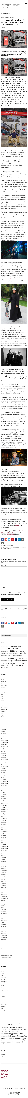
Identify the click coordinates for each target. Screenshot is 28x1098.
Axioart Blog (5, 8)
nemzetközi (3, 711)
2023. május (3, 792)
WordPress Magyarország (6, 957)
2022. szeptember (5, 807)
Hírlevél (2, 1077)
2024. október (4, 762)
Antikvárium (3, 681)
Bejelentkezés (4, 951)
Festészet (21, 651)
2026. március (4, 735)
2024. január (3, 779)
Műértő (20, 660)
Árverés (15, 665)
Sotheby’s (12, 663)
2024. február (3, 777)
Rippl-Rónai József (5, 663)
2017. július (3, 922)
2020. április (3, 861)
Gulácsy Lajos (8, 653)
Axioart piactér (4, 1070)
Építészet (3, 692)
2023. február (3, 798)
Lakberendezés (9, 656)
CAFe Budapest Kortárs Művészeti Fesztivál (14, 547)
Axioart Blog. (17, 1092)
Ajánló (9, 646)
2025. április (3, 753)
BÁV (2, 651)
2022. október (4, 805)
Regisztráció (4, 1071)
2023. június (3, 790)
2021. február (3, 842)
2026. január (3, 738)
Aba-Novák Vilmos (4, 646)
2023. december (4, 781)
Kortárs (11, 655)
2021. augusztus (4, 831)
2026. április (3, 733)
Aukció (11, 648)
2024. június (3, 770)
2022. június (3, 813)
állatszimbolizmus (15, 667)
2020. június (3, 857)
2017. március (3, 930)
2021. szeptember (4, 829)
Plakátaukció (19, 662)
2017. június (3, 924)
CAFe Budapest (11, 532)
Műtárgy (9, 658)
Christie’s (5, 651)
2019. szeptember (4, 874)
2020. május (3, 859)
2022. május (3, 814)
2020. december (4, 846)
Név (2, 581)
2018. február (3, 909)
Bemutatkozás (4, 689)
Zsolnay (9, 665)
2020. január (3, 866)
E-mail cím (3, 587)
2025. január (3, 757)
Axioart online (23, 648)
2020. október (4, 850)
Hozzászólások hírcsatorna (6, 955)
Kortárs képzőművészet (18, 655)
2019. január (3, 889)
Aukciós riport (4, 685)
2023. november (4, 783)
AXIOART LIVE (17, 648)
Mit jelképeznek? (20, 656)
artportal (20, 646)
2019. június (3, 879)
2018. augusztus (4, 898)
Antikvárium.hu (14, 646)
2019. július (3, 878)
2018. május (3, 904)
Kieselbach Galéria (15, 653)
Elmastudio (17, 1094)
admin (3, 27)
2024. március (4, 775)
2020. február (3, 865)
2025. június (3, 749)
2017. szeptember (4, 918)
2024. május (3, 772)
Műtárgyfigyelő (4, 1076)
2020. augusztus (4, 853)
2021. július (3, 833)
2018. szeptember (4, 896)
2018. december (4, 891)
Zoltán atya (13, 279)
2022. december (4, 801)
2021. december (4, 824)
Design (2, 690)
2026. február (3, 736)
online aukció (9, 662)
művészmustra (4, 709)
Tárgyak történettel (5, 715)
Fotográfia (3, 653)
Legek (2, 703)
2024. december (4, 759)
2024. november (4, 761)
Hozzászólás (4, 565)
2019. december (4, 868)
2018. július (3, 900)
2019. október (3, 872)
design (17, 651)
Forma (2, 694)
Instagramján (10, 534)
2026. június (3, 729)
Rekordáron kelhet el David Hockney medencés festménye (6, 608)
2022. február (3, 820)
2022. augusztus (4, 809)
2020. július (3, 855)
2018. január (3, 911)
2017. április (3, 928)
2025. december (4, 740)
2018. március (4, 907)
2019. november (4, 870)
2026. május (3, 731)
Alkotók (2, 679)
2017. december (4, 913)
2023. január (3, 800)
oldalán (17, 525)
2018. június (3, 902)
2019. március (3, 885)
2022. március (4, 818)
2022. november (4, 803)
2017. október (3, 917)
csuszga (11, 651)
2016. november (4, 937)
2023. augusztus (4, 788)
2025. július (3, 748)
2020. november (4, 848)
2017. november (4, 915)
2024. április (3, 774)
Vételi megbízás (4, 1074)
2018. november (4, 892)
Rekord (24, 662)
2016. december (4, 935)
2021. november (4, 826)
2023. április (3, 794)
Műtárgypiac (16, 659)
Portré (2, 713)
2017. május (3, 926)
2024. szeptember (5, 764)
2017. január (3, 933)
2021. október (3, 827)
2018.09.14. (6, 17)
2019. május (3, 881)
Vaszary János (18, 663)
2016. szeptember (4, 939)
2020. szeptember (5, 852)
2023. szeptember (5, 787)
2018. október (4, 894)
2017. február (3, 931)
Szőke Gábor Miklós (7, 548)
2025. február (3, 755)
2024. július (3, 768)
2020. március (4, 863)
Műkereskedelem (4, 658)
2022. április (3, 816)
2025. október (4, 744)
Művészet (17, 660)
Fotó (2, 696)
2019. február (3, 887)
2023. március (4, 796)
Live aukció (14, 656)
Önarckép (9, 667)
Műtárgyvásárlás (11, 660)
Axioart (2, 1068)
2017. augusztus (4, 920)
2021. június (3, 835)
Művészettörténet (4, 707)
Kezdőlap (3, 1054)
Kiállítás (8, 13)
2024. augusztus (4, 766)
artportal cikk (4, 648)
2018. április (3, 905)
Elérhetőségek (4, 1079)
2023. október (4, 785)
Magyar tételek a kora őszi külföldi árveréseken (21, 608)
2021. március (3, 840)
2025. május (3, 751)
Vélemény (3, 716)
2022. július (3, 811)
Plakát (16, 662)
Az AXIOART (3, 687)
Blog (2, 1056)
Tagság (2, 1073)
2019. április (3, 883)
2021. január (3, 844)
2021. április (3, 839)
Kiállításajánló (4, 655)
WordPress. (18, 1093)
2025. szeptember (5, 746)
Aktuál (3, 13)
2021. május (3, 837)
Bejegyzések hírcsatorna (6, 953)
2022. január (3, 822)
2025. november (4, 742)
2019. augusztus (4, 876)
